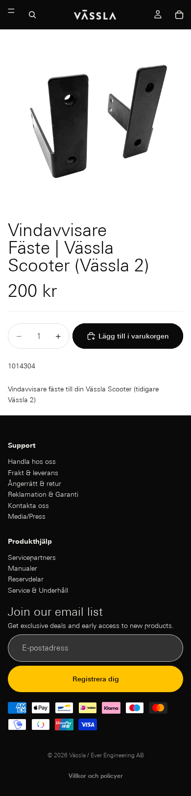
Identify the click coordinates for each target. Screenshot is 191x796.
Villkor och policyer (96, 775)
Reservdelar (26, 579)
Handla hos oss (32, 461)
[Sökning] (32, 14)
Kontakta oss (28, 505)
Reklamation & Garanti (43, 494)
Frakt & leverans (33, 472)
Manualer (22, 568)
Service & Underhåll (38, 590)
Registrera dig (95, 678)
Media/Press (27, 516)
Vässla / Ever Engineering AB (106, 755)
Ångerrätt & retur (34, 483)
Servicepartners (32, 557)
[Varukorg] (179, 14)
